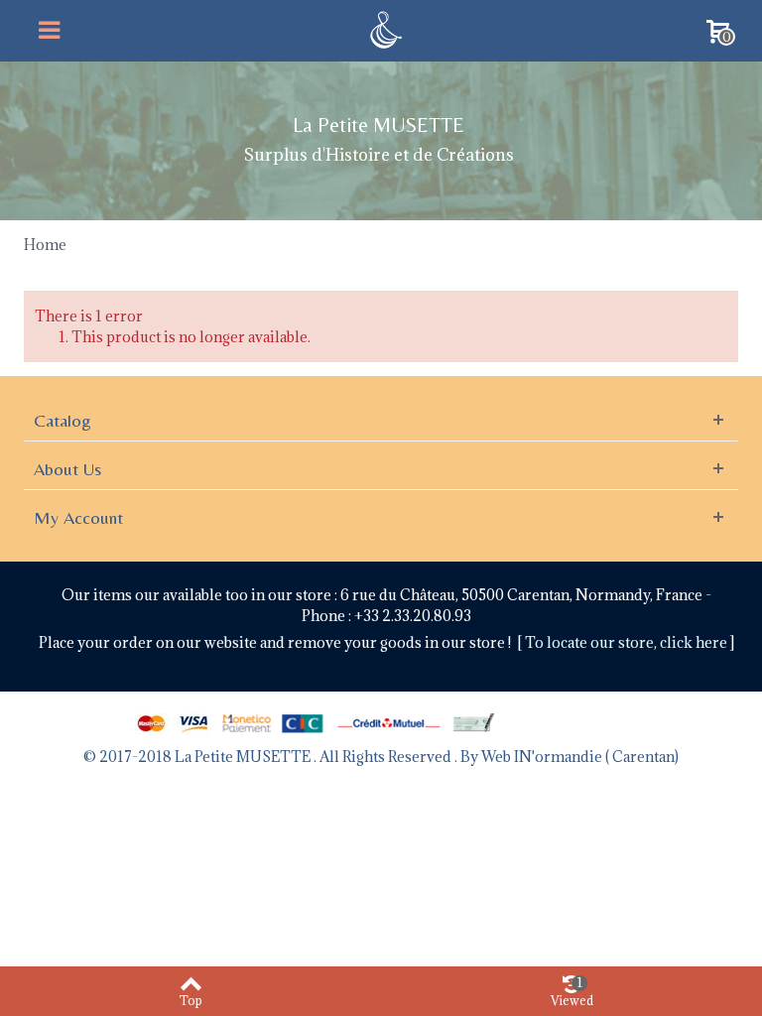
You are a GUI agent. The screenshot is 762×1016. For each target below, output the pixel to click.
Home (45, 244)
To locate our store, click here (627, 642)
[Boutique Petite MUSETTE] (383, 28)
